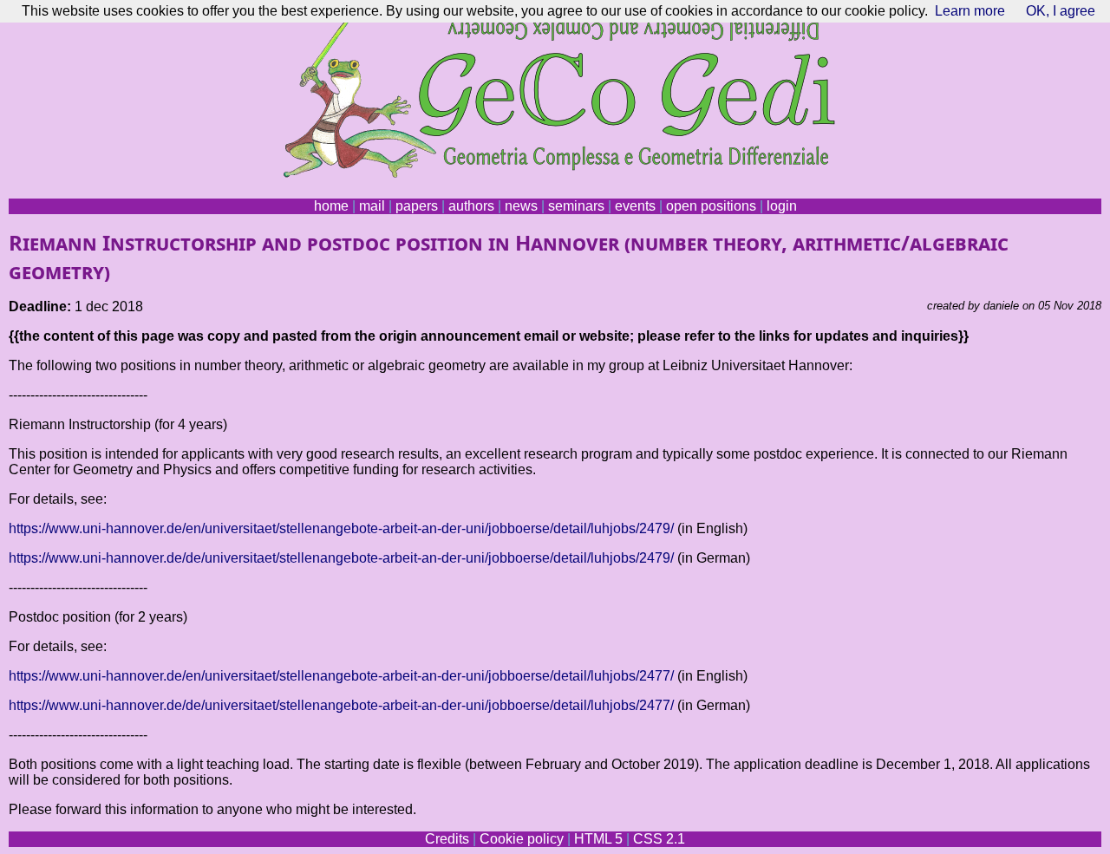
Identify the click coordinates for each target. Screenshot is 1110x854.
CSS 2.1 (659, 838)
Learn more (970, 10)
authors (471, 206)
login (782, 206)
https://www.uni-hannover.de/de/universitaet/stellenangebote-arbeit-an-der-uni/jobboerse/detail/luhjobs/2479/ (341, 558)
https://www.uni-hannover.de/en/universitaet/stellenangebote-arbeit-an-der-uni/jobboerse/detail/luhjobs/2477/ (341, 675)
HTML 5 (598, 838)
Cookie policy (522, 838)
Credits (447, 838)
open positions (711, 206)
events (635, 206)
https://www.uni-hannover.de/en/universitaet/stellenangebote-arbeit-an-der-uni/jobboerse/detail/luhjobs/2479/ (341, 528)
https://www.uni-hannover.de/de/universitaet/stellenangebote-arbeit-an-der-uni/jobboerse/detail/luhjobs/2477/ (341, 705)
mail (372, 206)
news (521, 206)
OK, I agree (1060, 10)
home (331, 206)
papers (416, 206)
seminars (576, 206)
